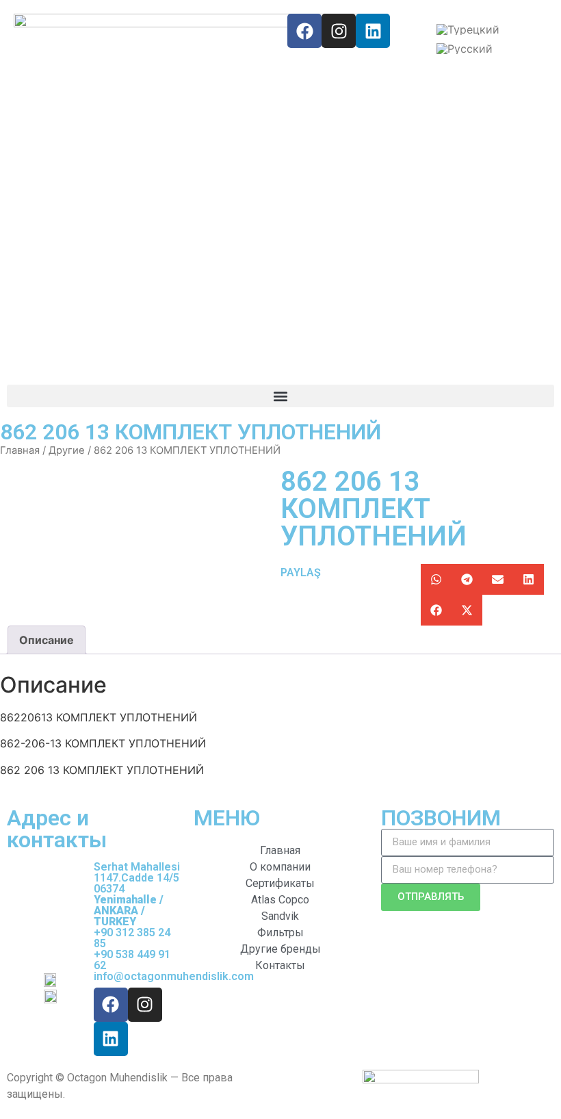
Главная (20, 450)
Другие (67, 450)
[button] (280, 396)
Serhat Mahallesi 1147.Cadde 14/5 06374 (137, 894)
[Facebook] (304, 31)
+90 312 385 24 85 (132, 938)
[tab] (47, 640)
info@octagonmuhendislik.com (174, 976)
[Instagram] (339, 31)
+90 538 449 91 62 (132, 960)
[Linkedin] (373, 31)
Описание (46, 640)
